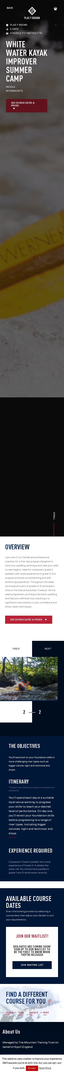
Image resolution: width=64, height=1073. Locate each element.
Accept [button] (32, 1068)
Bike (46, 1012)
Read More (45, 1068)
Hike (21, 1012)
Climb (9, 1012)
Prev (16, 648)
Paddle (33, 1012)
